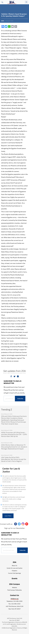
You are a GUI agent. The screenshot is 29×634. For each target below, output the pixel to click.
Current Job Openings (14, 573)
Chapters (14, 570)
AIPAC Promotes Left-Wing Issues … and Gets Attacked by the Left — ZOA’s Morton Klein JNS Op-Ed (14, 434)
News (2, 20)
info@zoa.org (14, 598)
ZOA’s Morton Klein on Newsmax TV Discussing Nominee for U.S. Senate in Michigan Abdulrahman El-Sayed (14, 447)
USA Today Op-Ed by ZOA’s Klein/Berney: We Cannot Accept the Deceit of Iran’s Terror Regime (13, 459)
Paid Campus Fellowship (14, 590)
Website (14, 587)
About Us (14, 565)
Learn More (8, 516)
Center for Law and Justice (14, 568)
